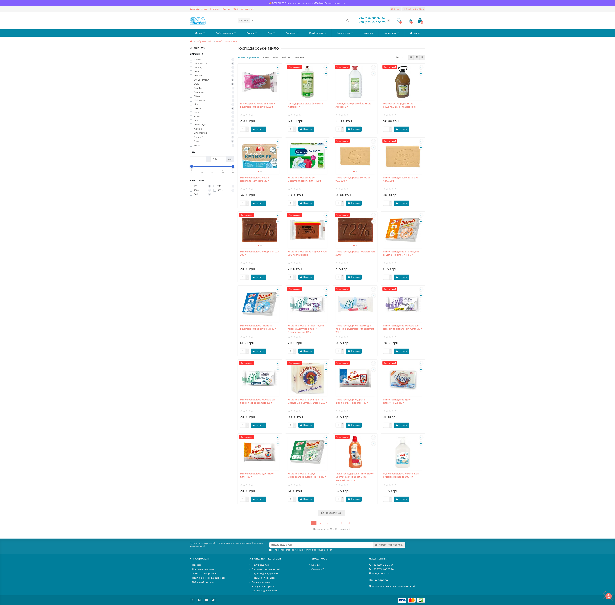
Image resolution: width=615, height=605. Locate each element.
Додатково (319, 558)
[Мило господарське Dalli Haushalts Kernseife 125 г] (259, 156)
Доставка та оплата (203, 569)
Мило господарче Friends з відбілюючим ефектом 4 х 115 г (258, 327)
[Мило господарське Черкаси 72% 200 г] (259, 230)
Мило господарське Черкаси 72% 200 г (259, 253)
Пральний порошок (263, 577)
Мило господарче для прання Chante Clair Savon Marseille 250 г (307, 401)
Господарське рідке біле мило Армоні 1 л (306, 105)
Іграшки (368, 33)
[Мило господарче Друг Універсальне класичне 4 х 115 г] (307, 452)
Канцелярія (343, 33)
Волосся (290, 33)
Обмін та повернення (243, 9)
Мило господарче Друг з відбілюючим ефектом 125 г (352, 401)
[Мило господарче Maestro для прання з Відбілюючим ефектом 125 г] (355, 304)
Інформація (201, 558)
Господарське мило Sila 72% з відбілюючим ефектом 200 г (257, 105)
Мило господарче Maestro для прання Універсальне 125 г (258, 401)
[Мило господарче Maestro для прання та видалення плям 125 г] (403, 304)
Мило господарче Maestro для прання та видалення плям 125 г (402, 327)
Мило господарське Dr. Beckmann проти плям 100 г (304, 179)
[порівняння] (278, 73)
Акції (417, 33)
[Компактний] (422, 57)
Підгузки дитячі (261, 565)
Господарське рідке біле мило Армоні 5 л (353, 105)
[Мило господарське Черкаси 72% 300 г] (355, 230)
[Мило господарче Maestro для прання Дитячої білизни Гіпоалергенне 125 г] (307, 304)
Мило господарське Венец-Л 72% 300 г (400, 179)
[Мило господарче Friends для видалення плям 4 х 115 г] (403, 230)
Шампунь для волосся (265, 590)
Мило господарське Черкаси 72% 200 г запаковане (307, 253)
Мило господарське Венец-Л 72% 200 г (353, 179)
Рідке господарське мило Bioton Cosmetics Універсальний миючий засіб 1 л (355, 477)
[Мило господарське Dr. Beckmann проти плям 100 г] (307, 156)
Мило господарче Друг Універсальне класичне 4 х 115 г (307, 475)
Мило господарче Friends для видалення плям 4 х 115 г (401, 253)
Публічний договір (202, 582)
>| (349, 523)
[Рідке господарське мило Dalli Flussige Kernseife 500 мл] (403, 452)
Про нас (226, 9)
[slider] (191, 166)
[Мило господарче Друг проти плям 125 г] (259, 452)
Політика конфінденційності (208, 577)
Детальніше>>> (332, 3)
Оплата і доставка (198, 9)
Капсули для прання (263, 586)
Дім (270, 33)
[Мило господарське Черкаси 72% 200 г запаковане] (307, 230)
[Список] (417, 57)
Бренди (315, 565)
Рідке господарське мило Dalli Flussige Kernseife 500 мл (401, 475)
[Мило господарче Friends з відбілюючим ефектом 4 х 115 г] (259, 304)
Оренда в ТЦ (318, 569)
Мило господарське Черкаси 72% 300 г (355, 253)
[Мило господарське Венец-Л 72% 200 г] (355, 156)
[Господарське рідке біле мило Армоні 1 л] (307, 82)
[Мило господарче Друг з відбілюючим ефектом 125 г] (355, 378)
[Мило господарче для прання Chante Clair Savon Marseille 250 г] (307, 378)
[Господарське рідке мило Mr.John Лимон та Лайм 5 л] (403, 82)
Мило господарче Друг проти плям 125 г (257, 475)
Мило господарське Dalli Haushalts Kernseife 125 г (254, 179)
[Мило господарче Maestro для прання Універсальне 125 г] (259, 378)
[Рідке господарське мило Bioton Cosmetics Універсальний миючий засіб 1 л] (355, 452)
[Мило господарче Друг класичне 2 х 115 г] (403, 378)
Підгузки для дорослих (265, 573)
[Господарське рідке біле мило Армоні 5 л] (355, 82)
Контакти (214, 9)
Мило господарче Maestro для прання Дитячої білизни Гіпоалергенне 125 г (306, 328)
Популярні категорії (266, 558)
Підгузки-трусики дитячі (266, 569)
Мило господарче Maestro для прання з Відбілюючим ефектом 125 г (355, 328)
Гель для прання (261, 582)
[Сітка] (411, 57)
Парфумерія (316, 33)
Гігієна (250, 33)
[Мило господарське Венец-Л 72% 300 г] (403, 156)
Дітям (198, 33)
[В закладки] (278, 67)
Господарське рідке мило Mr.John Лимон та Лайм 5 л (399, 105)
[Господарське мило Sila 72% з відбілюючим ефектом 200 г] (259, 82)
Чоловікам (390, 33)
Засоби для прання (226, 41)
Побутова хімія (224, 33)
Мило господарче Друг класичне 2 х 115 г (397, 401)
